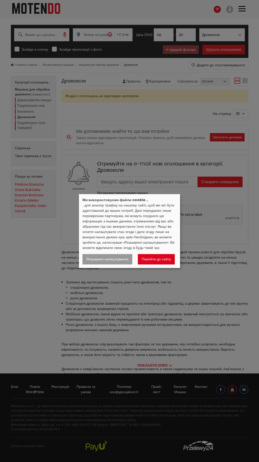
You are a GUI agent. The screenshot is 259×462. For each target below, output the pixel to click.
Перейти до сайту (156, 259)
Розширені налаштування (107, 259)
